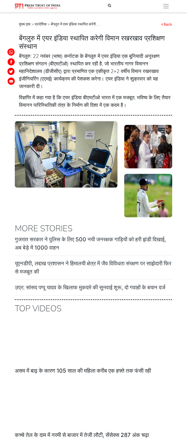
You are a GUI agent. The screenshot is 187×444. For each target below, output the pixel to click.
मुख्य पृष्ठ (25, 24)
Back (168, 24)
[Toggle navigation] (166, 6)
